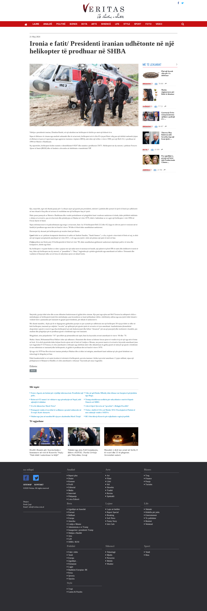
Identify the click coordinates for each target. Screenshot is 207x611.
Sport (137, 24)
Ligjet (70, 567)
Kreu (25, 24)
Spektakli (110, 496)
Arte (94, 24)
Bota (84, 24)
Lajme (36, 24)
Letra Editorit (73, 499)
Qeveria (71, 576)
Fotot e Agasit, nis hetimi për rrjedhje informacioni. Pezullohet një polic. (57, 394)
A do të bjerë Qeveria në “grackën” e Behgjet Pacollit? (107, 406)
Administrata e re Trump (78, 527)
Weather (110, 564)
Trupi (70, 589)
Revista (110, 493)
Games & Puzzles (75, 592)
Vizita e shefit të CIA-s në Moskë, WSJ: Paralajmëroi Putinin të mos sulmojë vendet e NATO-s (110, 411)
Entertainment (151, 515)
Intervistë (72, 493)
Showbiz (110, 487)
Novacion (110, 558)
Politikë (60, 24)
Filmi (109, 478)
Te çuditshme (150, 518)
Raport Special (113, 512)
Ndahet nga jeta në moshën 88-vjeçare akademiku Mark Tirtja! (56, 416)
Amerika (146, 170)
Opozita (71, 579)
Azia (70, 536)
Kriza (70, 573)
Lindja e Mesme (74, 524)
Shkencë (106, 24)
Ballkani (71, 515)
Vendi (70, 555)
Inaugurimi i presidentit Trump (80, 530)
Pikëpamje (72, 496)
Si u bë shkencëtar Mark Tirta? (43, 406)
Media (70, 490)
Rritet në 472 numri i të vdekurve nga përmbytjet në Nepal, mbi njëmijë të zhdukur (56, 400)
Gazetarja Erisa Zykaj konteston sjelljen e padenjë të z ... (168, 116)
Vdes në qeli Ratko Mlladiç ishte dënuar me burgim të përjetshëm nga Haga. (111, 394)
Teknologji (111, 552)
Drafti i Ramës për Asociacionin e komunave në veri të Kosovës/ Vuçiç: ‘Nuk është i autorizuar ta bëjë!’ (47, 452)
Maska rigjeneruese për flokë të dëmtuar (167, 92)
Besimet (148, 521)
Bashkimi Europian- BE (77, 570)
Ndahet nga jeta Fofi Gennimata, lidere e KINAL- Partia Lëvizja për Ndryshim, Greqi (83, 452)
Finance (148, 478)
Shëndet (147, 106)
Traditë (110, 490)
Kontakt (39, 485)
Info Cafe (110, 524)
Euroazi (71, 512)
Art (108, 476)
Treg (147, 476)
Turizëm (148, 484)
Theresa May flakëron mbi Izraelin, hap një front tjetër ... (167, 136)
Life (117, 24)
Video (159, 24)
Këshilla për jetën (152, 512)
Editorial (71, 487)
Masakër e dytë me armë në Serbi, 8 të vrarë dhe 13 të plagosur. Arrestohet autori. (121, 452)
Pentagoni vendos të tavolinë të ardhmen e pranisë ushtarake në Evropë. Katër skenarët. (56, 411)
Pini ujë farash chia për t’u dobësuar (167, 73)
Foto (148, 24)
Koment (71, 481)
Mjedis (109, 555)
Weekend (149, 524)
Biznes (73, 24)
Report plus (72, 476)
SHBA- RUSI (73, 542)
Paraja (147, 481)
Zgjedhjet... (73, 561)
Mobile (110, 561)
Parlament (72, 564)
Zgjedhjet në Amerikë (77, 509)
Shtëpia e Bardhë (75, 533)
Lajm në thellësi (113, 509)
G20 (70, 539)
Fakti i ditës (73, 552)
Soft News (111, 518)
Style (126, 24)
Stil (108, 484)
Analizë (47, 24)
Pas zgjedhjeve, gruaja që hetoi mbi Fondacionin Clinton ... (168, 159)
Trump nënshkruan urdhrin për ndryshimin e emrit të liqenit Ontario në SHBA (109, 400)
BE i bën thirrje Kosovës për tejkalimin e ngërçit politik (107, 416)
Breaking (147, 84)
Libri (109, 481)
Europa (71, 518)
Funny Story (112, 521)
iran (33, 371)
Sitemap (27, 485)
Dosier (71, 478)
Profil (70, 484)
